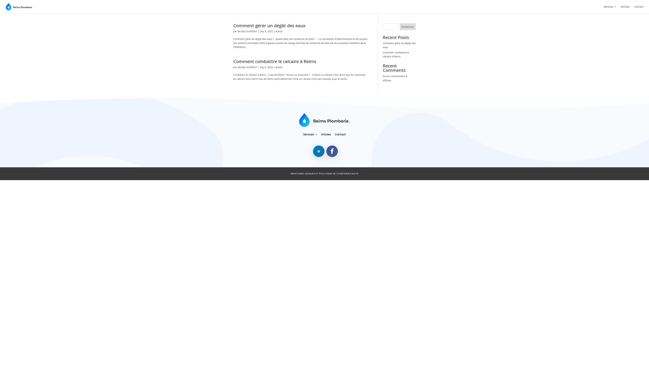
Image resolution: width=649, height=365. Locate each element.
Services (608, 7)
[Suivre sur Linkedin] (318, 151)
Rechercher (408, 26)
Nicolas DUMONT (247, 31)
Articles (625, 7)
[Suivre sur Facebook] (332, 151)
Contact (639, 7)
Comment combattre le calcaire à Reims (274, 61)
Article (278, 31)
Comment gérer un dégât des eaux (269, 25)
